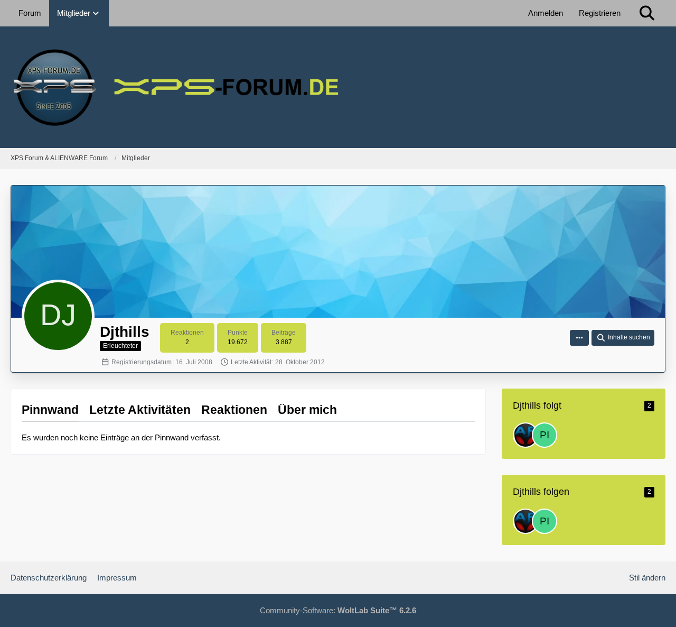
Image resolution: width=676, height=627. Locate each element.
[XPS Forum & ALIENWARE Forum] (338, 87)
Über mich (307, 410)
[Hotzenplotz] (525, 435)
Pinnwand (50, 410)
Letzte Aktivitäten (140, 410)
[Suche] (646, 13)
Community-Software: (338, 610)
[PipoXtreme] (544, 435)
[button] (579, 338)
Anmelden (545, 12)
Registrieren (600, 12)
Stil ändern (647, 577)
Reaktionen (234, 410)
